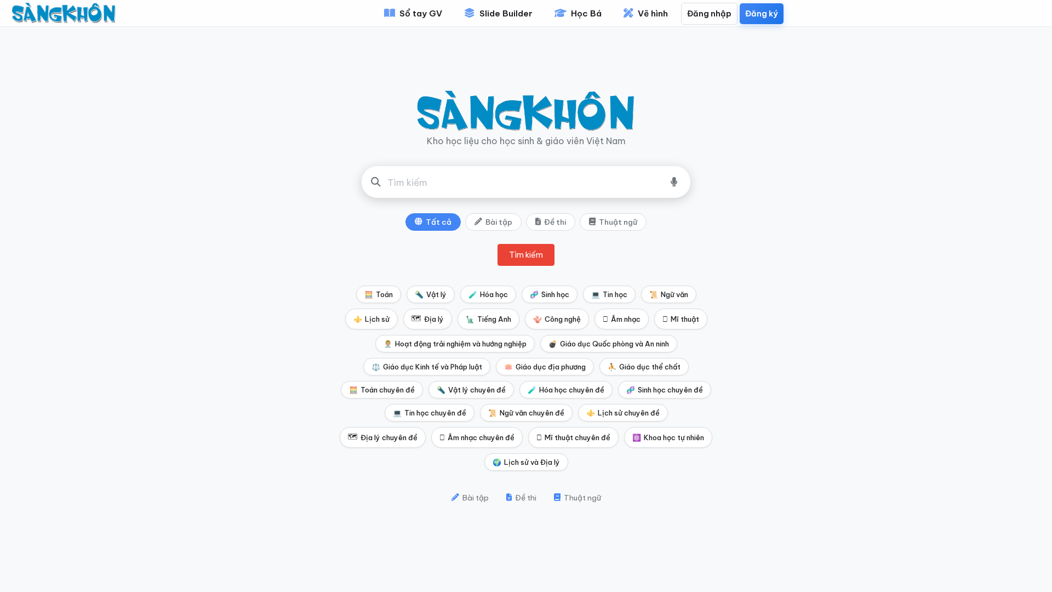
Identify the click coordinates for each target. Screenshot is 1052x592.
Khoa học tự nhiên (668, 437)
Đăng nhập (709, 14)
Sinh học (549, 294)
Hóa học (488, 294)
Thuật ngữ (618, 222)
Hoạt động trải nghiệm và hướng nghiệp (455, 343)
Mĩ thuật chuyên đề (573, 437)
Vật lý (431, 294)
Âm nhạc (622, 319)
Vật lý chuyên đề (471, 389)
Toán (378, 294)
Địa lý (427, 318)
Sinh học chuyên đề (664, 389)
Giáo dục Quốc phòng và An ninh (608, 343)
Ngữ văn (668, 294)
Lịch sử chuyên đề (623, 412)
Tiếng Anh (488, 319)
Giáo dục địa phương (545, 366)
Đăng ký (761, 14)
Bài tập (498, 222)
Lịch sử (371, 319)
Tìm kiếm (526, 255)
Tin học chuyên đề (429, 412)
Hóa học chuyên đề (566, 389)
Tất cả (438, 222)
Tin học (609, 294)
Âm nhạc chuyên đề (476, 437)
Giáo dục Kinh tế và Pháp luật (426, 366)
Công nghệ (557, 319)
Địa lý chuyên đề (383, 437)
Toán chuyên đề (382, 389)
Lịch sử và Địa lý (526, 462)
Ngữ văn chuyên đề (526, 412)
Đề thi (555, 222)
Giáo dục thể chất (644, 366)
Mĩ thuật (680, 319)
